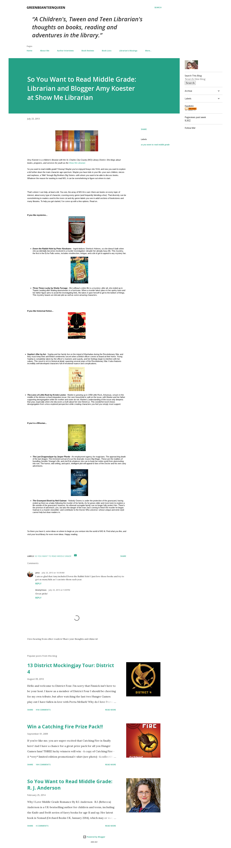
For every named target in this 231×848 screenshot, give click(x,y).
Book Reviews (88, 50)
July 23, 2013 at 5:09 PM (59, 590)
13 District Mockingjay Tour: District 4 (70, 668)
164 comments (43, 764)
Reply (38, 583)
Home (29, 50)
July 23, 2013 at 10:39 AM (53, 572)
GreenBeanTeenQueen (46, 7)
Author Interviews (65, 50)
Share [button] (144, 129)
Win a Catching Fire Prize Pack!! (65, 726)
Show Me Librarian (77, 163)
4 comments (42, 825)
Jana (37, 572)
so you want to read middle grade (155, 144)
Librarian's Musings (128, 50)
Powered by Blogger (95, 837)
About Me (44, 50)
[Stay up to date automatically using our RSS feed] (191, 109)
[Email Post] (75, 556)
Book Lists (106, 50)
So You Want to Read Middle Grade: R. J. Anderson (69, 784)
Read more (110, 709)
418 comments (43, 709)
